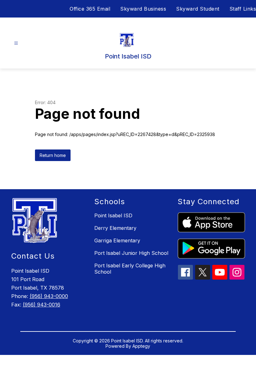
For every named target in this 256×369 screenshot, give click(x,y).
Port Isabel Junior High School (131, 253)
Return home (53, 155)
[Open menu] (16, 43)
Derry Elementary (115, 228)
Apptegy (141, 346)
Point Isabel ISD (113, 215)
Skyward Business (143, 9)
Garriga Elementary (117, 240)
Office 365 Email (90, 9)
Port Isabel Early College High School (129, 268)
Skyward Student (197, 9)
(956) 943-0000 (49, 296)
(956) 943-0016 (41, 304)
